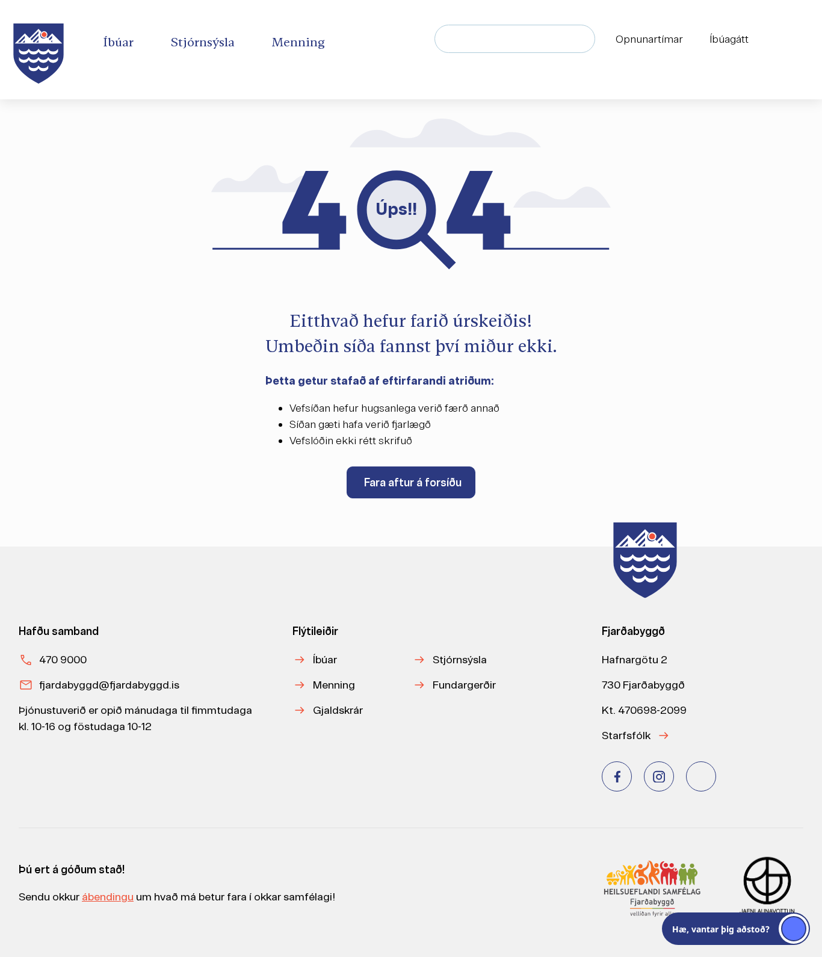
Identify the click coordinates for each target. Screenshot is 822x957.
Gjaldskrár (338, 710)
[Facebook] (617, 776)
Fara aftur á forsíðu (413, 482)
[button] (736, 928)
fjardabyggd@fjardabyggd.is (109, 684)
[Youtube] (701, 776)
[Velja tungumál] (789, 39)
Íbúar (325, 659)
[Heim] (41, 49)
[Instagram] (659, 776)
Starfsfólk (626, 735)
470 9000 (63, 659)
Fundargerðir (464, 684)
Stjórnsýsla (460, 659)
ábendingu (108, 896)
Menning (334, 684)
